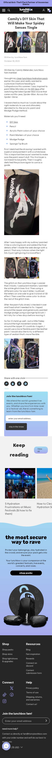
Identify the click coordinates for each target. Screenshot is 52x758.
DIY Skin (35, 89)
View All (39, 450)
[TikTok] (4, 695)
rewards (30, 658)
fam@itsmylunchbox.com (35, 733)
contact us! (31, 704)
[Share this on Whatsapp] (25, 383)
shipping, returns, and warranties (34, 698)
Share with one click (14, 378)
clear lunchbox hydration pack (32, 78)
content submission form (34, 671)
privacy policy (32, 688)
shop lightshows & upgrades (10, 660)
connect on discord (31, 664)
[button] (6, 383)
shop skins (7, 654)
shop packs (25, 573)
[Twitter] (11, 689)
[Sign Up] (46, 721)
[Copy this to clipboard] (13, 383)
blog (28, 649)
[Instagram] (4, 701)
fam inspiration (33, 654)
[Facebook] (12, 695)
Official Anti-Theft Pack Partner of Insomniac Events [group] (26, 3)
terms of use (32, 692)
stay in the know (16, 426)
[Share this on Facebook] (19, 383)
